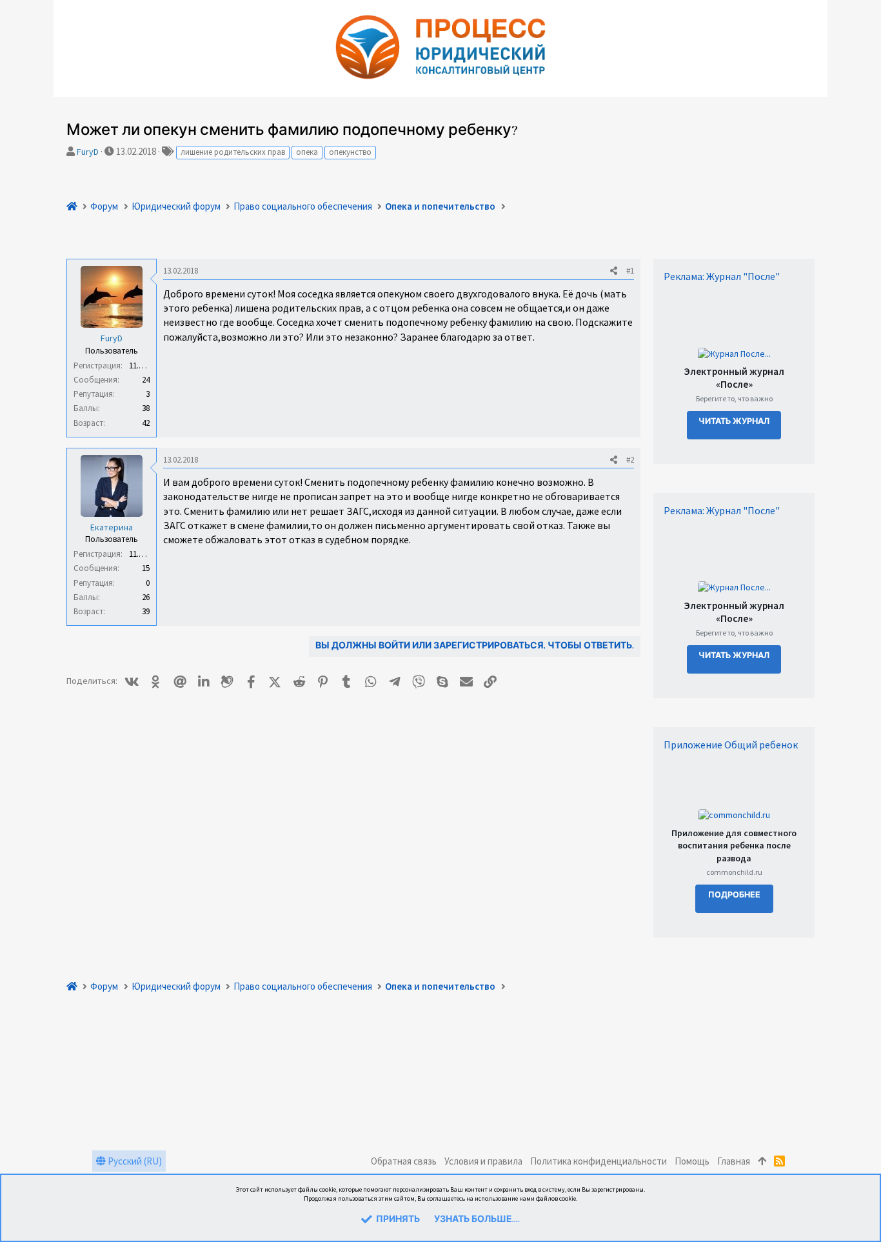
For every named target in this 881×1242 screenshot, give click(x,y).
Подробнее (734, 895)
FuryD (88, 151)
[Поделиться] (614, 271)
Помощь (692, 1161)
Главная (733, 1161)
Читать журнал (733, 421)
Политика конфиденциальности (598, 1161)
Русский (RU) (134, 1161)
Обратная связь (404, 1161)
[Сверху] (762, 1161)
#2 (630, 459)
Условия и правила (483, 1161)
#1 (630, 270)
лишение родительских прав (233, 151)
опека (307, 151)
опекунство (350, 151)
